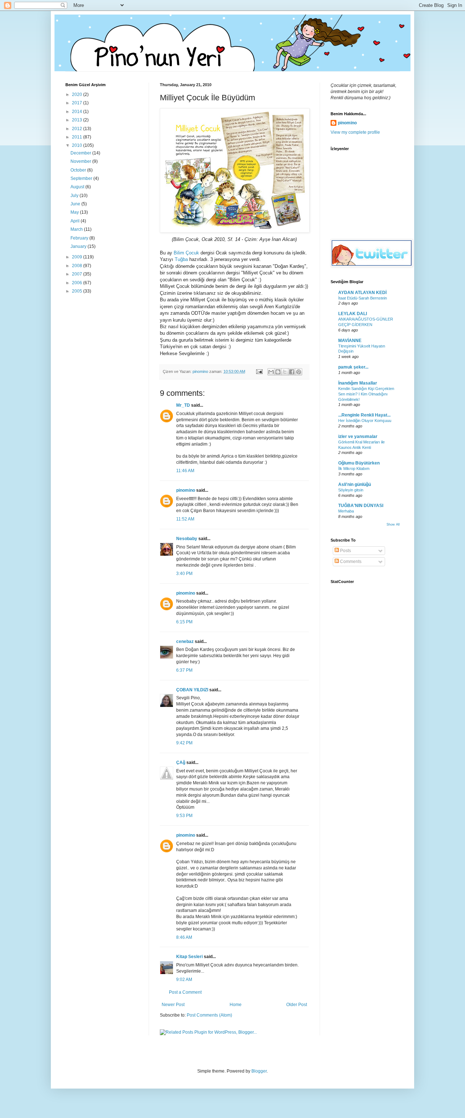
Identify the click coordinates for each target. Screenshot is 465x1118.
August (77, 186)
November (81, 161)
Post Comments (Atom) (209, 1015)
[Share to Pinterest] (298, 371)
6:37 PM (184, 670)
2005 (77, 291)
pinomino (185, 490)
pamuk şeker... (353, 367)
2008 (77, 265)
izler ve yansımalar (357, 436)
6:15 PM (184, 621)
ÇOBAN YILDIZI (192, 689)
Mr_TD (183, 405)
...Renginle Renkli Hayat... (364, 415)
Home (236, 1004)
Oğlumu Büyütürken (359, 463)
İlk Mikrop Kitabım (353, 468)
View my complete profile (355, 132)
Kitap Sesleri (190, 956)
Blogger (259, 1071)
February (79, 238)
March (77, 229)
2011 (77, 137)
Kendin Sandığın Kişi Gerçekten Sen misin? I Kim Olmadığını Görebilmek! (366, 394)
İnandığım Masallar (357, 383)
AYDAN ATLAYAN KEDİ (362, 292)
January (79, 246)
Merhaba (346, 511)
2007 (77, 274)
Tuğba (181, 259)
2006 (77, 282)
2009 (77, 257)
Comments (350, 561)
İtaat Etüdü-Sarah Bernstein (362, 298)
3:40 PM (184, 573)
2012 (77, 128)
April (75, 221)
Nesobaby (186, 538)
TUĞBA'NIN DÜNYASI (360, 505)
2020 (77, 94)
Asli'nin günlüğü (354, 484)
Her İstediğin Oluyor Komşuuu (364, 420)
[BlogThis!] (278, 371)
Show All (393, 524)
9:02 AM (184, 979)
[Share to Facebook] (291, 371)
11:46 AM (185, 470)
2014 (77, 111)
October (78, 170)
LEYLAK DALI (352, 313)
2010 (77, 145)
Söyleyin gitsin (350, 490)
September (81, 178)
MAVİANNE (349, 340)
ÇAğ (180, 762)
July (75, 195)
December (81, 153)
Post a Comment (185, 992)
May (75, 212)
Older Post (296, 1004)
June (75, 203)
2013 (77, 119)
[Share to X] (284, 371)
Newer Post (173, 1004)
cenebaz (185, 641)
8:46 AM (184, 937)
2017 (77, 102)
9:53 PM (184, 815)
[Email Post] (259, 371)
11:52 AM (185, 519)
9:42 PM (184, 742)
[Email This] (271, 371)
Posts (345, 550)
